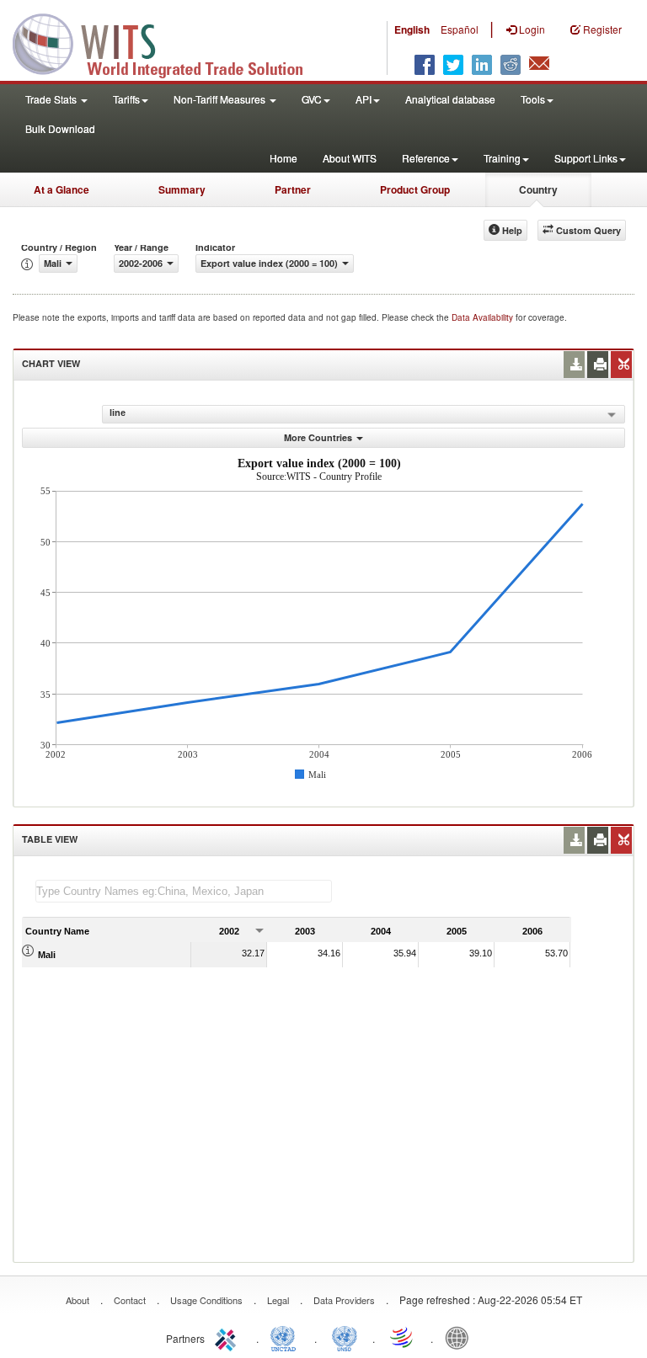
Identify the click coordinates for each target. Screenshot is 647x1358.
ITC (228, 1337)
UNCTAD (286, 1337)
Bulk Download (60, 128)
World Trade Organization (403, 1337)
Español (460, 29)
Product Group (415, 189)
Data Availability (484, 317)
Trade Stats (52, 99)
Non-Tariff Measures (221, 99)
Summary (182, 189)
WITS (168, 42)
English (412, 29)
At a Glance (61, 189)
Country (538, 189)
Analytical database (450, 99)
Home (283, 158)
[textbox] (183, 891)
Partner (293, 189)
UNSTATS (344, 1337)
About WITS (350, 158)
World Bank (461, 1337)
